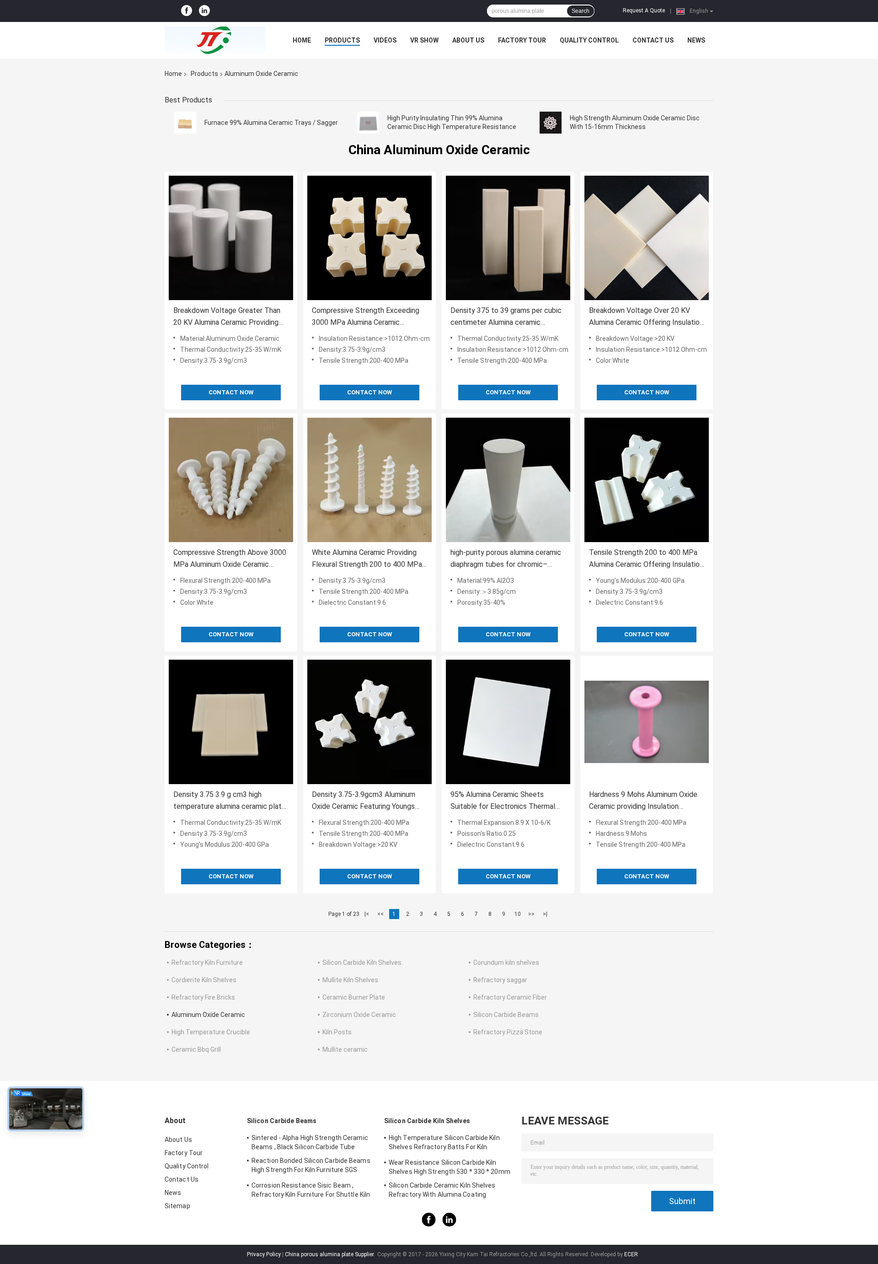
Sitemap (177, 1206)
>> (531, 914)
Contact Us (653, 40)
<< (380, 914)
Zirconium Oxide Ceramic (359, 1014)
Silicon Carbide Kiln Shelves (362, 962)
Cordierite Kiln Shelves (203, 980)
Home (302, 40)
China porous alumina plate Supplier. (330, 1254)
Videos (385, 40)
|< (366, 914)
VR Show (424, 40)
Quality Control (589, 40)
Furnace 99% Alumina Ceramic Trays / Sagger (271, 122)
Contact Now (231, 392)
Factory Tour (522, 40)
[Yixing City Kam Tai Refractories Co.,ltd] (215, 40)
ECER (631, 1254)
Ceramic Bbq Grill (196, 1049)
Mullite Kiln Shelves (350, 980)
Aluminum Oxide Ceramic (208, 1014)
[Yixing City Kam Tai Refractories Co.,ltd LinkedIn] (204, 11)
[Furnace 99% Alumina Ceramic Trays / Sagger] (185, 123)
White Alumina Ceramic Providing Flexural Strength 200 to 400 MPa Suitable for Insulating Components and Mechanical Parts (369, 559)
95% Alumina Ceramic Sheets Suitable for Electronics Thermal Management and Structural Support (502, 801)
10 (517, 914)
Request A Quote (644, 10)
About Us (468, 40)
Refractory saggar (500, 980)
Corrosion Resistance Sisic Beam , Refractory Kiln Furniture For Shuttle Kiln (311, 1190)
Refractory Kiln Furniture (207, 962)
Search (580, 11)
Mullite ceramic (345, 1049)
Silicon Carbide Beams (506, 1014)
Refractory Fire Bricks (203, 997)
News (696, 40)
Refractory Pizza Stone (507, 1032)
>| (545, 914)
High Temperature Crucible (210, 1032)
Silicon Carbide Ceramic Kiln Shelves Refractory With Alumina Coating (442, 1190)
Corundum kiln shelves (506, 962)
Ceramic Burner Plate (353, 997)
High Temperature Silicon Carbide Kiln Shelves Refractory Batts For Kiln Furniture (444, 1143)
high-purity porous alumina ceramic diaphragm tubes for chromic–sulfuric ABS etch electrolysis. (505, 559)
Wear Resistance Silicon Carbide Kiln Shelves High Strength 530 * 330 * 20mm (449, 1167)
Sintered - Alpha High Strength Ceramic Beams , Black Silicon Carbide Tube (310, 1142)
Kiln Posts (337, 1032)
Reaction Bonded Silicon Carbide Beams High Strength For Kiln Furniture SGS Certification (311, 1166)
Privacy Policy (264, 1254)
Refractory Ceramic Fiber (510, 997)
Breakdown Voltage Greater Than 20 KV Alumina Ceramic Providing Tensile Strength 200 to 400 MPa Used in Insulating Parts (227, 317)
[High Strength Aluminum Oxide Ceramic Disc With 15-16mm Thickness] (550, 123)
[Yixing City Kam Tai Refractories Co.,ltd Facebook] (186, 11)
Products (342, 40)
